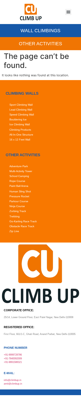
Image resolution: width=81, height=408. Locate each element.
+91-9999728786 (13, 354)
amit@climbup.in (13, 383)
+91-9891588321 (13, 362)
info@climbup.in (12, 380)
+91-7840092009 (13, 358)
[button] (68, 12)
